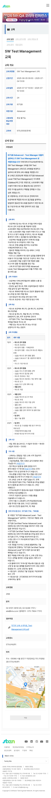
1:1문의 (24, 750)
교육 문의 (10, 45)
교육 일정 (10, 39)
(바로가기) (21, 463)
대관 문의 (19, 45)
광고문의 (17, 750)
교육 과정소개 (33, 39)
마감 (25, 718)
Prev (5, 17)
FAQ (31, 750)
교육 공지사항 (20, 39)
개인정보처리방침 (18, 747)
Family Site (8, 761)
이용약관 (7, 747)
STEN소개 (30, 747)
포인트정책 (7, 750)
